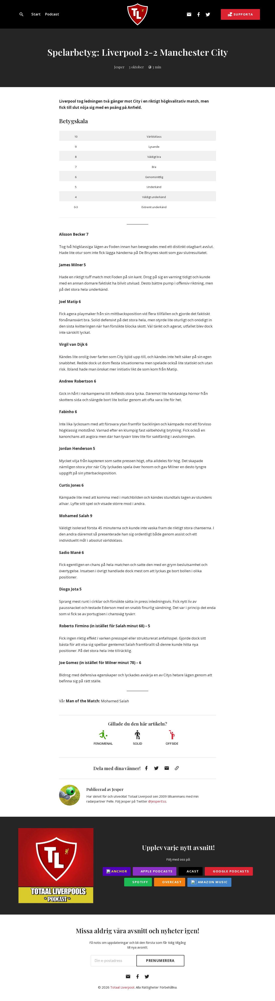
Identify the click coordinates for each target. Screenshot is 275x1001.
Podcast (52, 14)
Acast (192, 871)
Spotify (139, 882)
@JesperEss (157, 801)
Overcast (171, 882)
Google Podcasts (230, 871)
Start (36, 14)
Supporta (243, 14)
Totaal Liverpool (122, 987)
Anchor (118, 871)
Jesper (119, 67)
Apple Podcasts (156, 871)
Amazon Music (212, 882)
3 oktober (136, 67)
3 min (156, 67)
